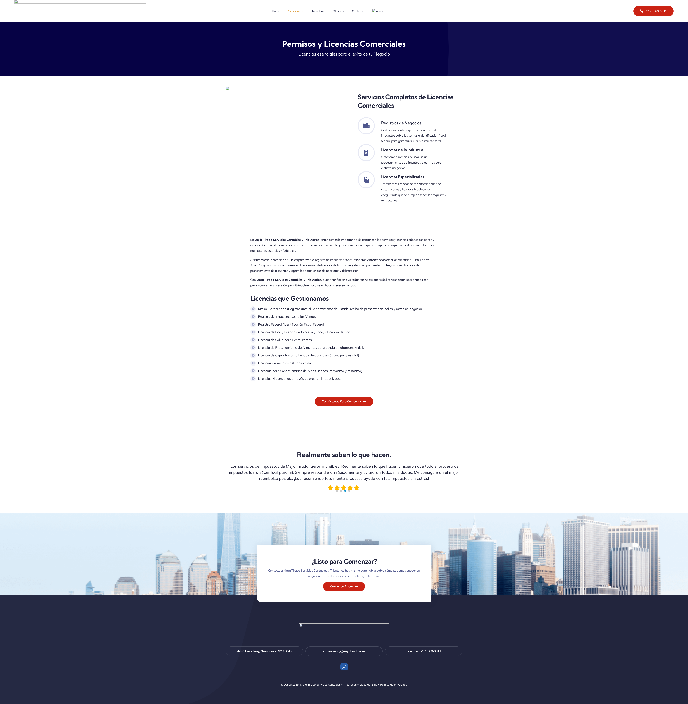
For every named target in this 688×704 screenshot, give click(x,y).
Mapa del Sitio (368, 684)
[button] (337, 491)
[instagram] (344, 666)
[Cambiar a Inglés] (377, 11)
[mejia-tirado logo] (344, 625)
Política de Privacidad (393, 684)
